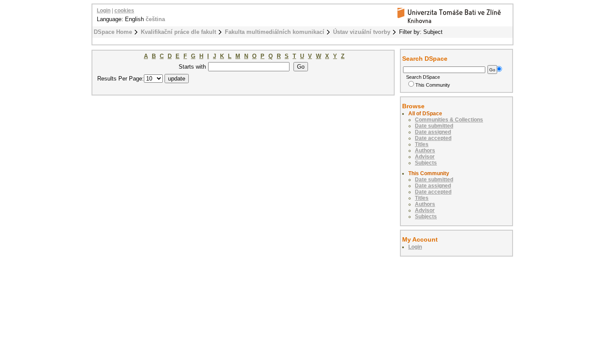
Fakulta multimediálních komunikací (274, 32)
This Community (432, 85)
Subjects (426, 163)
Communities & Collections (449, 120)
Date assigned (433, 132)
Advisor (425, 157)
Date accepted (433, 138)
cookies (124, 10)
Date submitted (434, 126)
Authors (425, 150)
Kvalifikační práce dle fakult (178, 32)
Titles (422, 144)
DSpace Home (113, 32)
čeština (155, 19)
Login (103, 10)
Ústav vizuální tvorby (361, 32)
